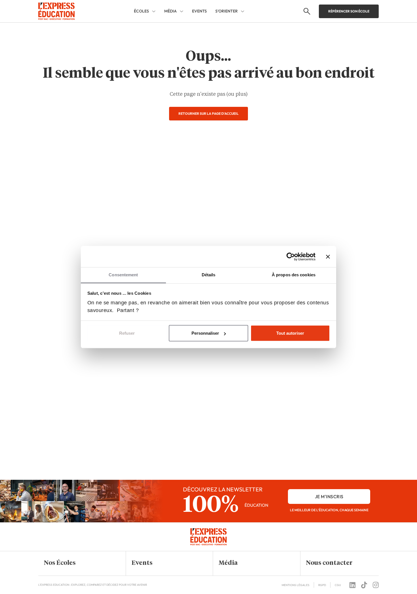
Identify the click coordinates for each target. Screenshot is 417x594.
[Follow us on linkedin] (352, 585)
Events (199, 11)
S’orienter (226, 11)
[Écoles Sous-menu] (154, 11)
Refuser (127, 333)
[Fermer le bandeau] (328, 256)
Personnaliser (205, 333)
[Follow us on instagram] (376, 585)
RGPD (322, 585)
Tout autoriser (290, 333)
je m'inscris (329, 496)
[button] (77, 563)
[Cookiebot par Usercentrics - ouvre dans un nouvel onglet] (290, 256)
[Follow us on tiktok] (364, 585)
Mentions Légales (295, 585)
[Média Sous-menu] (182, 11)
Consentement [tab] (123, 274)
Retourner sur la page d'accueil (208, 113)
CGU (338, 585)
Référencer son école (348, 11)
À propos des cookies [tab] (293, 274)
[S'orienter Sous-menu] (243, 11)
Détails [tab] (209, 274)
